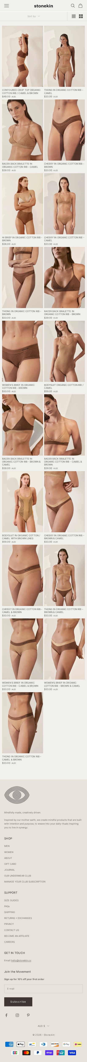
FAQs (7, 906)
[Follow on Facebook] (6, 1015)
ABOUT (8, 858)
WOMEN (8, 852)
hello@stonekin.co (21, 960)
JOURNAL (9, 869)
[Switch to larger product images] (74, 16)
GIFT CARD (10, 863)
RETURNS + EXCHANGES (18, 918)
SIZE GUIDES (11, 900)
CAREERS (9, 941)
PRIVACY (9, 924)
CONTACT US (11, 930)
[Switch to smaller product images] (81, 16)
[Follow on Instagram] (17, 1015)
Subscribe (18, 1001)
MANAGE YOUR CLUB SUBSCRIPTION (24, 881)
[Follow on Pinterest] (28, 1015)
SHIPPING (9, 912)
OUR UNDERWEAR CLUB (17, 875)
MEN (7, 846)
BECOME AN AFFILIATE (16, 936)
